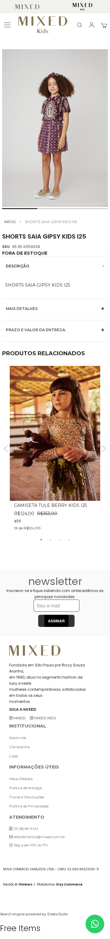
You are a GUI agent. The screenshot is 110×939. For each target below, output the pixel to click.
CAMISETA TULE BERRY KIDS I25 (50, 505)
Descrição (17, 266)
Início (10, 221)
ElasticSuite (57, 914)
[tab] (55, 266)
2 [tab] (50, 539)
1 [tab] (41, 539)
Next (104, 448)
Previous (6, 448)
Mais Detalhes (22, 308)
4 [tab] (69, 539)
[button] (19, 208)
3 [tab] (60, 539)
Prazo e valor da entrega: (36, 330)
